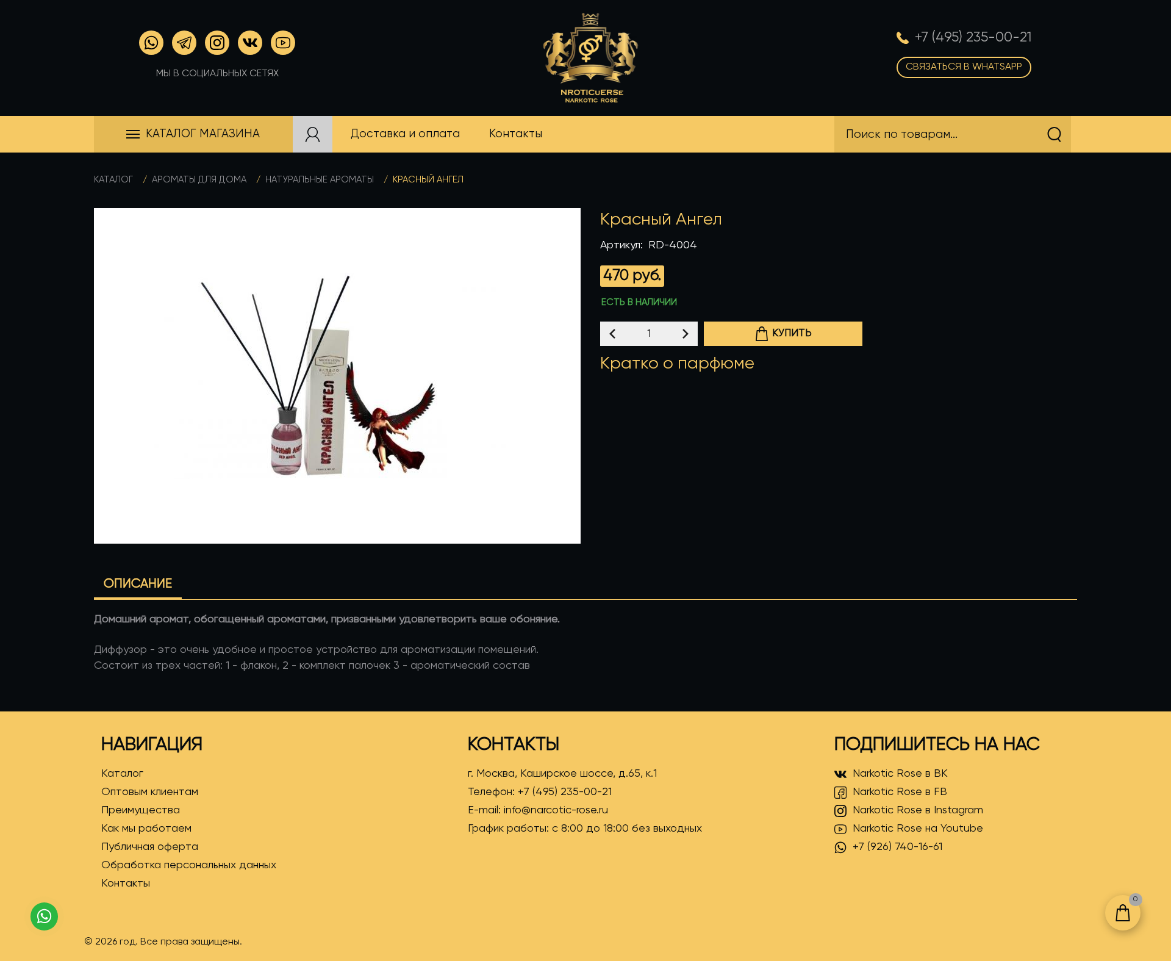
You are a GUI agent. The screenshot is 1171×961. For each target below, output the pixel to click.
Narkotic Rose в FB (900, 791)
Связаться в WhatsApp (964, 67)
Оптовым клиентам (149, 791)
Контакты (125, 883)
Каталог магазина (203, 134)
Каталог (113, 179)
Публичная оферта (149, 846)
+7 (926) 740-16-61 (897, 846)
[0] (1122, 912)
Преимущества (140, 810)
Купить (792, 333)
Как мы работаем (146, 828)
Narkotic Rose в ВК (900, 773)
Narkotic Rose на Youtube (918, 828)
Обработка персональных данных (188, 865)
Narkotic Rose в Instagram (918, 810)
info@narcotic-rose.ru (556, 810)
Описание (138, 584)
